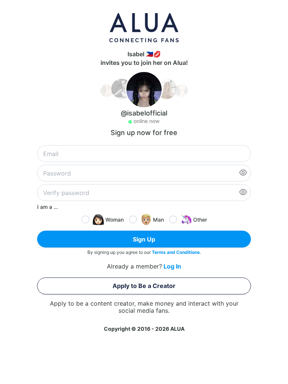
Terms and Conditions (176, 252)
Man (158, 219)
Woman (114, 219)
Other (200, 219)
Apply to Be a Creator (144, 286)
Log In (172, 266)
